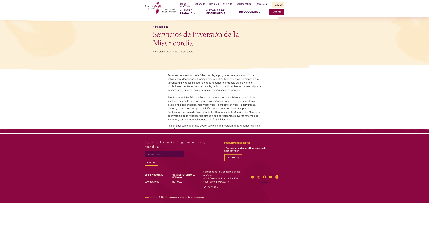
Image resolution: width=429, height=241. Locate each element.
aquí (178, 125)
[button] (250, 11)
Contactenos (244, 4)
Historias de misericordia (216, 12)
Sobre (154, 175)
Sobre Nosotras (185, 5)
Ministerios (161, 27)
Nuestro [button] (186, 12)
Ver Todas (233, 158)
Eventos (227, 4)
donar (277, 12)
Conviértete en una (183, 176)
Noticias (214, 4)
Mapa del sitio (151, 197)
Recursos (200, 4)
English (263, 4)
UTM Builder (265, 183)
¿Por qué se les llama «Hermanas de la (245, 149)
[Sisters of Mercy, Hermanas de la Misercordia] (159, 8)
